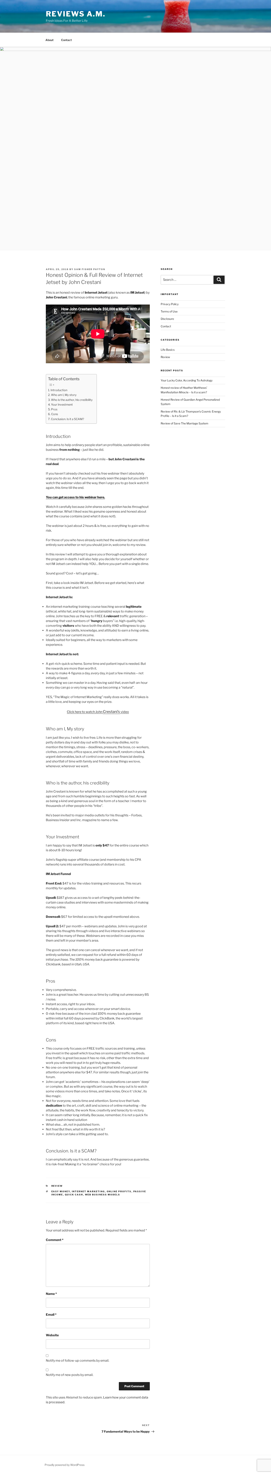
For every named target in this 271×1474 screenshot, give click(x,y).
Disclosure (167, 318)
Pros (54, 409)
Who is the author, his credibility (72, 400)
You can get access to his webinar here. (75, 497)
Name (51, 1294)
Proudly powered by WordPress (65, 1464)
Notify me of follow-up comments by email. (77, 1360)
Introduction (59, 390)
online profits (119, 1191)
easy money (60, 1191)
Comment (54, 1240)
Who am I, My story (64, 395)
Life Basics (168, 349)
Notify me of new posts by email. (69, 1375)
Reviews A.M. (76, 14)
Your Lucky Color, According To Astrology (186, 380)
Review (57, 1186)
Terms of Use (169, 311)
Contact (66, 40)
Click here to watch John (85, 712)
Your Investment (62, 404)
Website (52, 1335)
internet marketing (88, 1191)
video (124, 712)
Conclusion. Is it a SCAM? (67, 419)
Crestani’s (111, 711)
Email (51, 1314)
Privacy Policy (170, 304)
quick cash (74, 1194)
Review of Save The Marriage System (184, 423)
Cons (54, 414)
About (49, 40)
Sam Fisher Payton (89, 269)
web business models (102, 1194)
